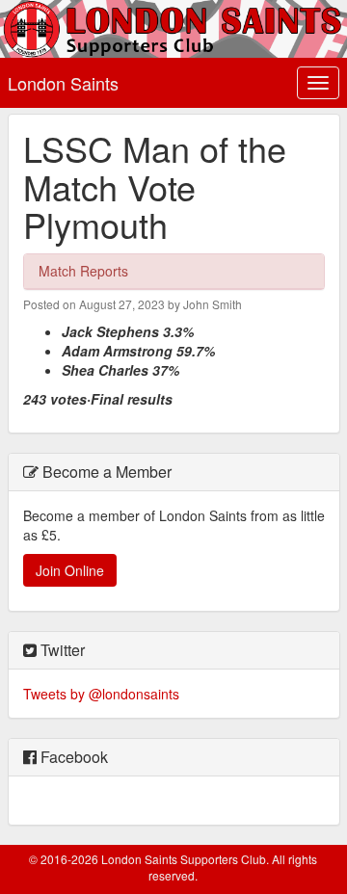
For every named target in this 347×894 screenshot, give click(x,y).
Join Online (70, 570)
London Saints (63, 82)
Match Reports (83, 270)
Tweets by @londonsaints (101, 693)
